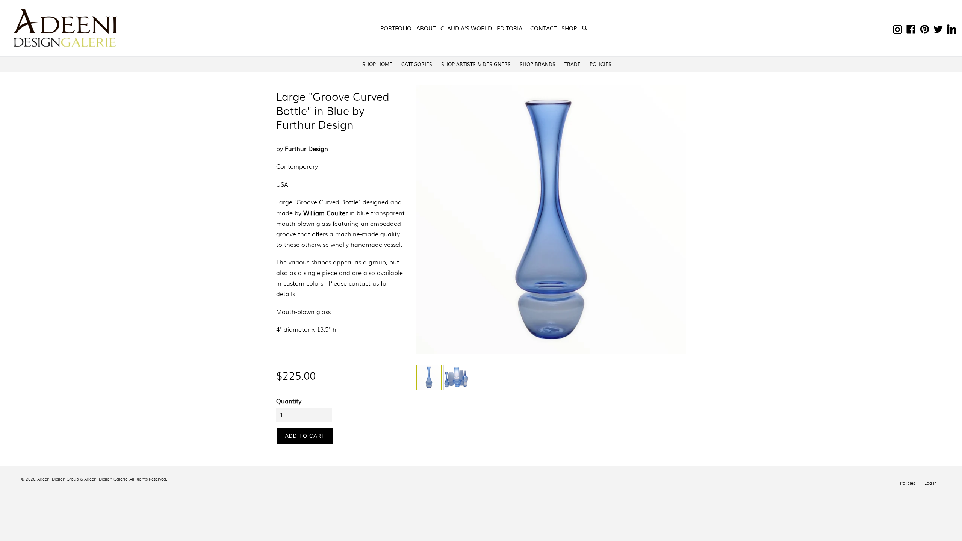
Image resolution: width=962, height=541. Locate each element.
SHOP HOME (377, 64)
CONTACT (543, 28)
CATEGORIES (416, 64)
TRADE (572, 64)
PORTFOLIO (395, 28)
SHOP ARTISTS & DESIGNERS (476, 64)
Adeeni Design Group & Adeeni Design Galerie (82, 479)
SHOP (569, 27)
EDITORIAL (511, 28)
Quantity (288, 400)
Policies (907, 483)
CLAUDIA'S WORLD (466, 28)
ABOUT (426, 28)
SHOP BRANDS (537, 64)
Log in (930, 483)
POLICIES (600, 64)
